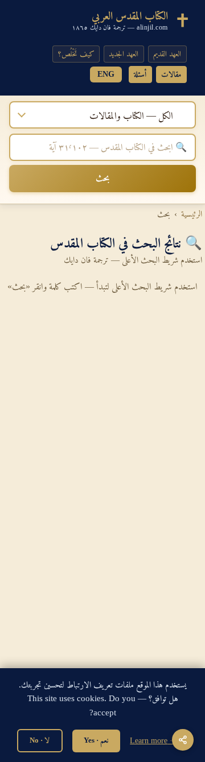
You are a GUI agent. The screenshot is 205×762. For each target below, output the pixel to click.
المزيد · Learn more (159, 740)
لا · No (40, 740)
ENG (105, 74)
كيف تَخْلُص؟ (76, 53)
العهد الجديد (123, 53)
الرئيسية (191, 213)
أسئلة (140, 74)
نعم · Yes (96, 740)
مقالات (171, 74)
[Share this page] (182, 739)
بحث (102, 178)
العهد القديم (167, 53)
